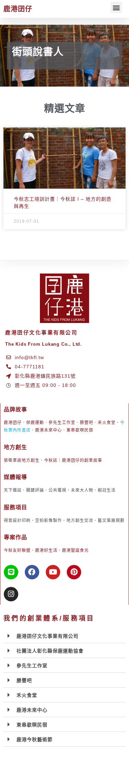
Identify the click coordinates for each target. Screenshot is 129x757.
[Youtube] (53, 572)
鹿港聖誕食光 (75, 550)
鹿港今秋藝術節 (35, 739)
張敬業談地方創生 (22, 460)
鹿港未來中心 (48, 430)
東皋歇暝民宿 (79, 430)
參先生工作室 (62, 422)
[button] (116, 7)
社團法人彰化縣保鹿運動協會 (50, 651)
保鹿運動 (35, 422)
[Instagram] (11, 594)
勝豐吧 (86, 422)
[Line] (11, 572)
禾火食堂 (107, 422)
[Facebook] (32, 572)
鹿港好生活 (46, 550)
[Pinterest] (74, 572)
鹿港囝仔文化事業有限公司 (47, 636)
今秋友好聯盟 (17, 550)
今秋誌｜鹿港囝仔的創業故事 (73, 460)
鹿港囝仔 (17, 9)
